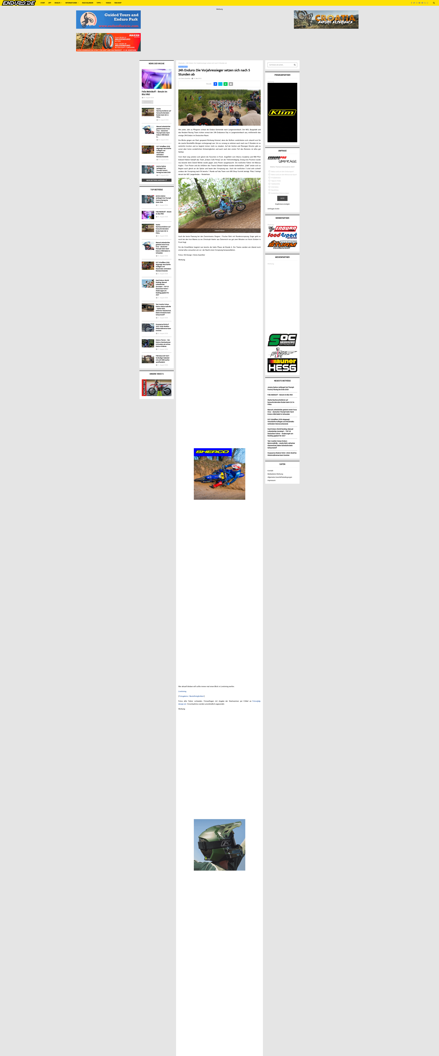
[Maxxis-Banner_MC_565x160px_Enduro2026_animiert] (108, 34)
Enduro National (183, 66)
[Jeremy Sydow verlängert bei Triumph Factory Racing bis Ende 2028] (148, 169)
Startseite (181, 63)
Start (43, 3)
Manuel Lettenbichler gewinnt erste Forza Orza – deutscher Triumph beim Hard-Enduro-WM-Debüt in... (163, 132)
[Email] (423, 3)
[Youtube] (420, 3)
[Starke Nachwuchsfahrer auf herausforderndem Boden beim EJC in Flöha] (148, 112)
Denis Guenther (185, 78)
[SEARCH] (294, 65)
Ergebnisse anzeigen (282, 204)
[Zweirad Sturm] (282, 248)
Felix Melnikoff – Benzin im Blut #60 (154, 93)
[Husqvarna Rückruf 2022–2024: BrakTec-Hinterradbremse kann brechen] (148, 328)
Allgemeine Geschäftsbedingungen (280, 477)
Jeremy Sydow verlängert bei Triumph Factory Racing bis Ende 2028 (163, 169)
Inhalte (57, 3)
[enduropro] (282, 231)
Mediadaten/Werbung (275, 474)
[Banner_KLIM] (282, 142)
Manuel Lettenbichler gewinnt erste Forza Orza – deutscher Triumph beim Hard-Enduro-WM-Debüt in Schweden (163, 248)
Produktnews (276, 178)
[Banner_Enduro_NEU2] (108, 12)
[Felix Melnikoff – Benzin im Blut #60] (156, 79)
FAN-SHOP (117, 3)
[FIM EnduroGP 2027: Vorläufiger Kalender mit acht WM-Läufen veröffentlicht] (148, 359)
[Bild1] (326, 12)
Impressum (272, 480)
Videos (108, 3)
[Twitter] (414, 3)
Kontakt (270, 471)
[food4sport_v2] (282, 239)
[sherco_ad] (219, 474)
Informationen (71, 3)
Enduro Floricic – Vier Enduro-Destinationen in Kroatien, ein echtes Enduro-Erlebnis (163, 343)
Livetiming (182, 691)
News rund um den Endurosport (282, 171)
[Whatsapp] (428, 3)
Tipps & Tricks (276, 181)
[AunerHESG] (282, 372)
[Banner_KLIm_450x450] (219, 845)
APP (49, 3)
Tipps (99, 3)
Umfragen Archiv (273, 209)
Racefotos (274, 190)
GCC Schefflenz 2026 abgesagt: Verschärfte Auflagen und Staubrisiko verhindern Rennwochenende (163, 151)
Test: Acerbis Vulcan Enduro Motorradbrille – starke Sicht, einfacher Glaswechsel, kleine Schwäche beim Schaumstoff (163, 309)
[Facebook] (412, 3)
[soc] (282, 346)
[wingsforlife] (282, 357)
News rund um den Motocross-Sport (284, 175)
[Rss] (425, 3)
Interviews (274, 187)
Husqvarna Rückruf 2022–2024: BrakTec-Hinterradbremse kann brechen (163, 327)
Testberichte (275, 184)
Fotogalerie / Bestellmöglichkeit (191, 696)
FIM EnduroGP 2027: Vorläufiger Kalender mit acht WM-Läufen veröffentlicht (163, 359)
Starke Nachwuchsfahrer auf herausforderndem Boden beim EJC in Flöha (163, 113)
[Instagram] (417, 3)
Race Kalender (87, 3)
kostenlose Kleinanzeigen (280, 193)
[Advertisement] (282, 299)
